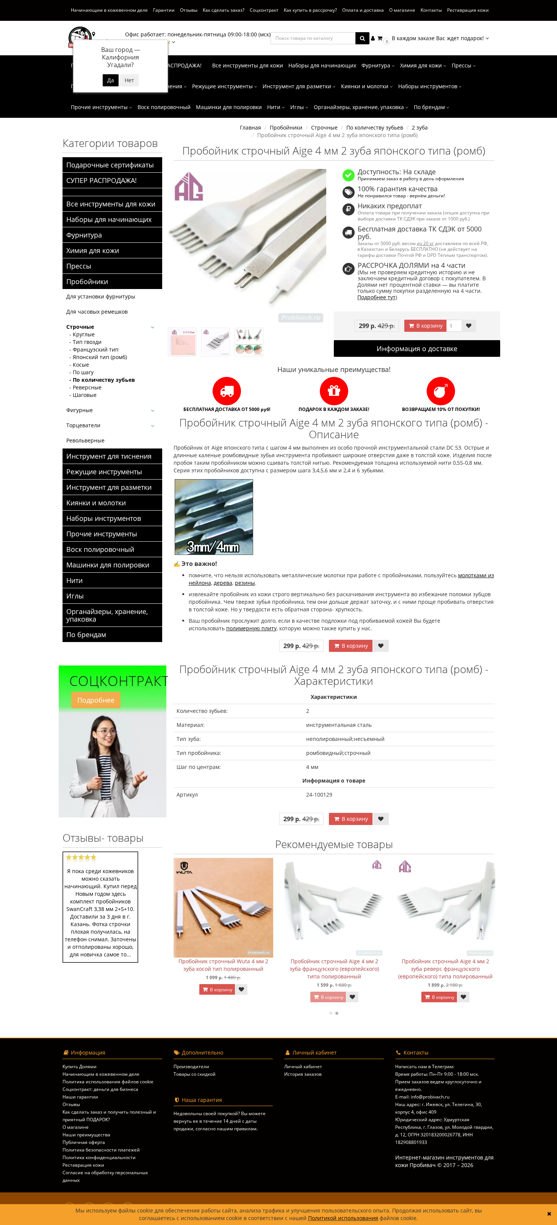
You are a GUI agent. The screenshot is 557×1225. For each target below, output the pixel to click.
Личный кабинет (303, 1066)
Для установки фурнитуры (100, 296)
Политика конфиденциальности (99, 1157)
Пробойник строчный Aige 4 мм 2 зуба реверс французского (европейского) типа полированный (445, 969)
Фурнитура (376, 65)
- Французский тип (92, 349)
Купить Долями (80, 1066)
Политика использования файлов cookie (108, 1081)
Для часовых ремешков (97, 311)
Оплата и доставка (363, 10)
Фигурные (79, 410)
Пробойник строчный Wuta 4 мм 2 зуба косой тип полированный (223, 965)
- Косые (77, 364)
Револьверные (85, 440)
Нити (274, 107)
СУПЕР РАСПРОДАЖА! (174, 65)
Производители (191, 1066)
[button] (432, 38)
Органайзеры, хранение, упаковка (359, 107)
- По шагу (80, 372)
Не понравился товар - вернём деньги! (401, 195)
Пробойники (87, 281)
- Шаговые (81, 394)
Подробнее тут (376, 297)
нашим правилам (237, 1128)
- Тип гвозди (84, 341)
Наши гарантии (80, 1097)
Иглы (297, 107)
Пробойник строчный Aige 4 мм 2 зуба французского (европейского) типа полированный (334, 969)
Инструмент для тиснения (109, 456)
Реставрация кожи (468, 10)
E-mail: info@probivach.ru (422, 1097)
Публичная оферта (84, 1142)
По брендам (430, 107)
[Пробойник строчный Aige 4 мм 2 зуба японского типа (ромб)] (247, 248)
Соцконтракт (264, 10)
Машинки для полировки (229, 107)
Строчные (80, 326)
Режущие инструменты (223, 86)
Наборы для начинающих (322, 65)
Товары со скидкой (195, 1074)
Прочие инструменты (100, 107)
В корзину (429, 325)
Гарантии (164, 10)
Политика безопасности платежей (101, 1150)
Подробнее (95, 700)
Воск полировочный (164, 107)
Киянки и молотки (365, 86)
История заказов (303, 1074)
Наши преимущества (86, 1134)
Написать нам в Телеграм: (424, 1066)
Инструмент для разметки (298, 86)
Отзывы (188, 10)
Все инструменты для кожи (247, 65)
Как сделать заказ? (223, 10)
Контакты (431, 10)
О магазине (402, 10)
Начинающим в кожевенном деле (109, 10)
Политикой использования (343, 1218)
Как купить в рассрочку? (310, 10)
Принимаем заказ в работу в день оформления (411, 178)
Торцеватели (83, 425)
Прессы (462, 65)
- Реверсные (84, 387)
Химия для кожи (421, 65)
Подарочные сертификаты (110, 165)
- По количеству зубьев (100, 379)
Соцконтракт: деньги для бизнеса (100, 1089)
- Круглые (80, 334)
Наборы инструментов (428, 86)
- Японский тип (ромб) (96, 357)
